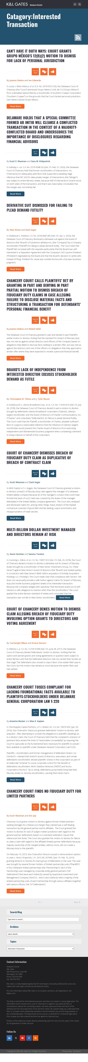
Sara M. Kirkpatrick (40, 161)
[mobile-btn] (75, 4)
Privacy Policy (67, 1051)
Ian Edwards (35, 80)
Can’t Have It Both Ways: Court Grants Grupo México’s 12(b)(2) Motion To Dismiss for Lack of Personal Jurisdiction (41, 55)
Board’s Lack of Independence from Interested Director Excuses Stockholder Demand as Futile (42, 374)
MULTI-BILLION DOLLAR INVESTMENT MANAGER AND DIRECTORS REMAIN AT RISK (41, 532)
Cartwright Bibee (18, 643)
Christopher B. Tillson (20, 399)
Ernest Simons (39, 643)
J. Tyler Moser (43, 399)
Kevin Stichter (17, 554)
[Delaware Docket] (24, 4)
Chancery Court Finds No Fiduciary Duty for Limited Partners (44, 793)
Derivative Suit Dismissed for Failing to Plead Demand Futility (39, 207)
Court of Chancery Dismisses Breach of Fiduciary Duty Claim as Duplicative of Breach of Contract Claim (40, 457)
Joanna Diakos (17, 80)
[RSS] (35, 1038)
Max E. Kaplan (37, 721)
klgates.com (11, 993)
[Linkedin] (9, 1038)
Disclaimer (77, 1051)
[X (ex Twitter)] (16, 1038)
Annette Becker (17, 721)
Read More (15, 106)
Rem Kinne (15, 229)
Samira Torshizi (36, 554)
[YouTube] (22, 1038)
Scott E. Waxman (18, 161)
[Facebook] (29, 1038)
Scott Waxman (17, 482)
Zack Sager (30, 229)
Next (76, 902)
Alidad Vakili (35, 328)
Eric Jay (32, 815)
